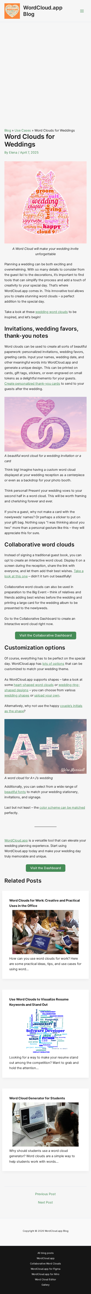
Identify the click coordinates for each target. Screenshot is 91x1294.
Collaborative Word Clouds (45, 1263)
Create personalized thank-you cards (32, 384)
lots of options (53, 664)
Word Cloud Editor (45, 1279)
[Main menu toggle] (82, 11)
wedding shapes (16, 695)
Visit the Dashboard (45, 868)
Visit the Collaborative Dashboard (45, 635)
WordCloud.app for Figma (45, 1268)
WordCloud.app (16, 840)
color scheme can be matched (62, 808)
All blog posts (46, 1252)
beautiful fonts (15, 792)
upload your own (46, 695)
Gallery (45, 1284)
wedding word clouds (51, 312)
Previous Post (45, 1194)
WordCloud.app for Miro (45, 1274)
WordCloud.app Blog (43, 10)
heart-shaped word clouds (34, 685)
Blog (7, 130)
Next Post (45, 1202)
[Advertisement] (45, 69)
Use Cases (23, 130)
